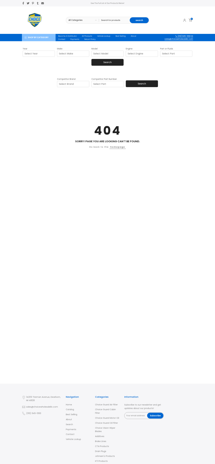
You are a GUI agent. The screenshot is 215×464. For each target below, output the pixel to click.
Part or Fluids (166, 48)
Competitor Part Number (104, 79)
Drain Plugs (100, 451)
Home (69, 404)
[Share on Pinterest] (33, 3)
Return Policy (90, 39)
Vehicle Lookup (103, 36)
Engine (129, 48)
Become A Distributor (67, 36)
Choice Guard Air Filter (106, 404)
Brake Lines (100, 441)
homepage (117, 146)
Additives (99, 436)
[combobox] (40, 53)
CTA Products (102, 446)
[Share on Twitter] (28, 3)
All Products (87, 36)
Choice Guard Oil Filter (106, 422)
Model (94, 48)
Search (107, 62)
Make (59, 48)
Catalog (70, 409)
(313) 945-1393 (184, 36)
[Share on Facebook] (23, 3)
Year (25, 48)
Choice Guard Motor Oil (107, 417)
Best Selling (121, 36)
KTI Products (101, 461)
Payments (74, 39)
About (133, 36)
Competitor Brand (66, 79)
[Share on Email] (42, 3)
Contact (61, 39)
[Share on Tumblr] (37, 3)
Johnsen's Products (105, 456)
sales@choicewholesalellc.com (179, 39)
